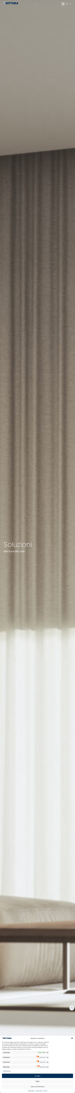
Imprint (45, 1090)
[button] (72, 1038)
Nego (37, 1081)
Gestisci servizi (7, 1071)
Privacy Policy (38, 1090)
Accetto (37, 1076)
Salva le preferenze (37, 1086)
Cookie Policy (31, 1090)
